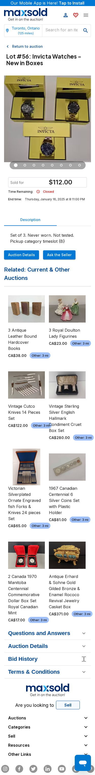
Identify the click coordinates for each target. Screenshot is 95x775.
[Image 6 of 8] (61, 165)
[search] (86, 31)
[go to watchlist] (76, 15)
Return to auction (27, 46)
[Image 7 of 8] (70, 165)
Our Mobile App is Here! (47, 3)
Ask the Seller (59, 255)
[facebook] (19, 769)
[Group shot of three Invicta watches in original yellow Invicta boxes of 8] (16, 165)
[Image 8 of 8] (80, 165)
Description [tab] (30, 219)
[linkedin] (48, 769)
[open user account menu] (66, 15)
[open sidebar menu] (86, 15)
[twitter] (33, 769)
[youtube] (62, 769)
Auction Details (21, 255)
